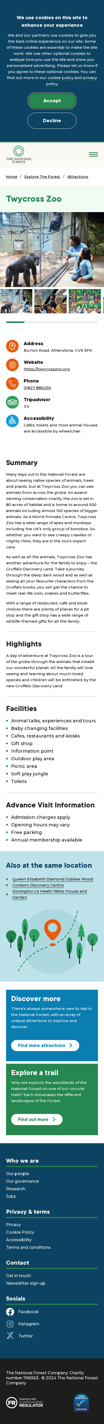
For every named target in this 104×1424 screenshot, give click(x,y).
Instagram (28, 1323)
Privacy (13, 1224)
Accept (52, 101)
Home (11, 176)
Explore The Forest (42, 176)
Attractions (77, 176)
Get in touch (18, 1275)
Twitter (25, 1336)
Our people (17, 1173)
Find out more (33, 1119)
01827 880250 (37, 387)
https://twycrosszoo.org (47, 369)
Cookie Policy (20, 1232)
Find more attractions (41, 1045)
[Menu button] (93, 154)
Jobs (11, 1196)
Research (15, 1188)
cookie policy (60, 77)
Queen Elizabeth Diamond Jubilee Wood (52, 879)
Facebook (28, 1311)
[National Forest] (19, 154)
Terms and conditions (28, 1247)
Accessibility (19, 1239)
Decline (52, 120)
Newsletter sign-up (25, 1283)
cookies (78, 53)
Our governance (22, 1181)
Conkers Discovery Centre (38, 885)
